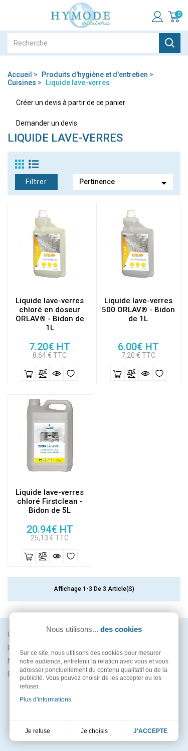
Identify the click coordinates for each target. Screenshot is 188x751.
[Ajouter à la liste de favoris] (71, 374)
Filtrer (36, 182)
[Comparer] (43, 374)
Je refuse (37, 730)
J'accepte (150, 730)
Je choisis (94, 730)
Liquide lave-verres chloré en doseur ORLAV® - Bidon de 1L (50, 314)
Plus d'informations (45, 699)
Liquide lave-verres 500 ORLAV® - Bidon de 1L (138, 309)
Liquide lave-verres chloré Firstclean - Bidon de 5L (50, 501)
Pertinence (124, 183)
